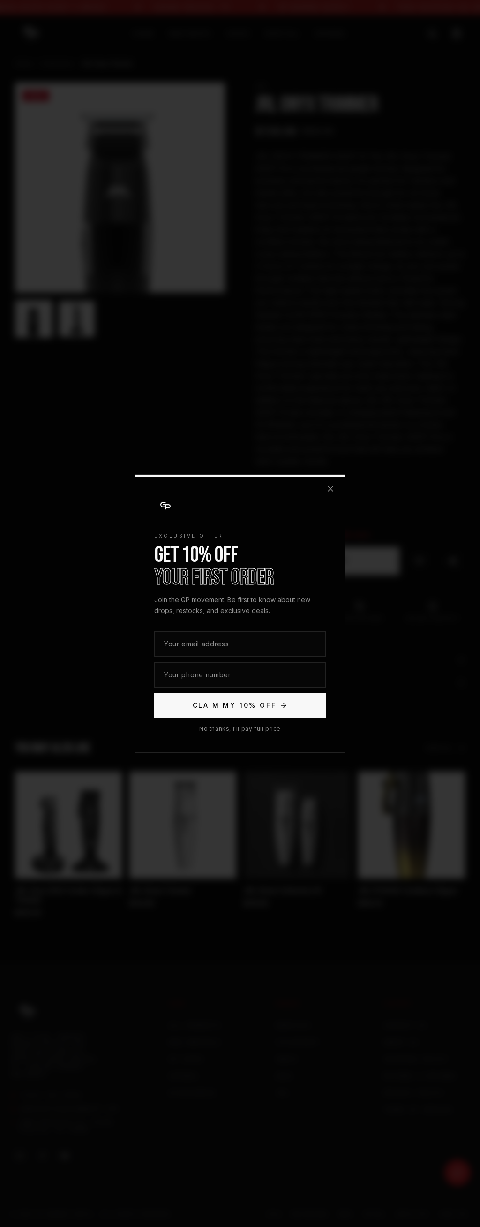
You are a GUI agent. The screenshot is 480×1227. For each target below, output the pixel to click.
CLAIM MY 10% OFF (235, 705)
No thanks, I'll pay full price (240, 728)
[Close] (330, 488)
